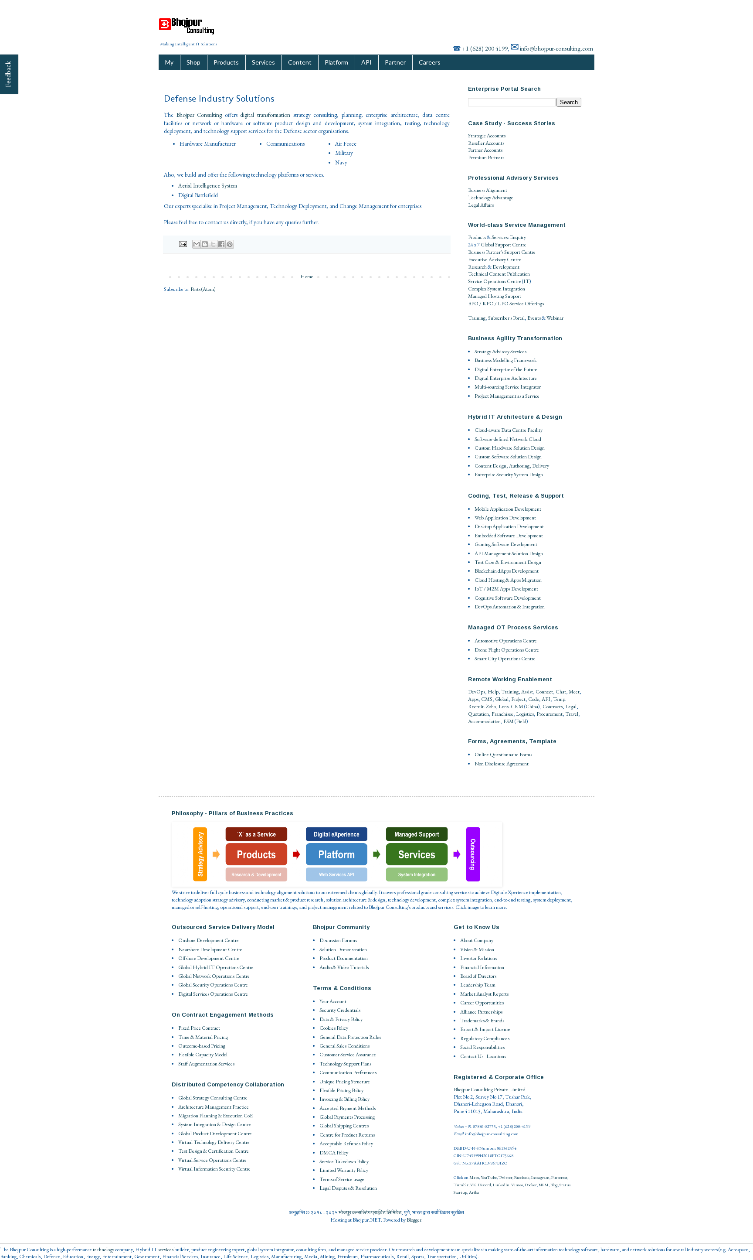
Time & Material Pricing (203, 1037)
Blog (554, 1185)
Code (533, 699)
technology (103, 1249)
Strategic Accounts (486, 135)
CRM (517, 706)
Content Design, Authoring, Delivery (512, 465)
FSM (508, 721)
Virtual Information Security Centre (214, 1168)
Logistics (525, 713)
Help (493, 691)
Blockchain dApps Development (507, 570)
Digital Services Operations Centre (213, 993)
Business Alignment (487, 190)
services (165, 1249)
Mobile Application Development (508, 508)
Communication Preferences (347, 1072)
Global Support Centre (503, 244)
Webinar (554, 317)
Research (477, 266)
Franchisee (502, 713)
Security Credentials (339, 1010)
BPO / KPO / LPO (488, 303)
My (169, 62)
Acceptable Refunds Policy (346, 1143)
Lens (504, 706)
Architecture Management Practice (213, 1106)
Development (505, 266)
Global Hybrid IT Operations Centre (216, 967)
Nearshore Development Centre (210, 949)
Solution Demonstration (343, 949)
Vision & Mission (477, 949)
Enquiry (518, 237)
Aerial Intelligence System (207, 185)
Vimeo (517, 1185)
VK (473, 1185)
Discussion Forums (338, 940)
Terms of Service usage (341, 1179)
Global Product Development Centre (215, 1133)
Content (300, 62)
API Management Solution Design (509, 553)
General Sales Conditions (344, 1045)
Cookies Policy (333, 1027)
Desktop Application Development (509, 526)
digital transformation (265, 115)
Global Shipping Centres (344, 1125)
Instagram (540, 1177)
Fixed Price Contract (199, 1027)
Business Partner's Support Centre (502, 252)
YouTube (489, 1177)
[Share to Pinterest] (229, 244)
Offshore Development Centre (208, 958)
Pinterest (559, 1177)
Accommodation (484, 721)
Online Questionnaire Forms (503, 754)
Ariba (474, 1192)
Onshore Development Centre (208, 940)
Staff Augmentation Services (206, 1063)
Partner (395, 62)
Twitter (505, 1177)
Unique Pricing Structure (344, 1081)
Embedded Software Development (509, 535)
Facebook (521, 1177)
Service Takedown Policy (344, 1161)
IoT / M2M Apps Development (506, 588)
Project (518, 699)
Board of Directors (478, 976)
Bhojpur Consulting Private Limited (490, 1089)
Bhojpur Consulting (199, 115)
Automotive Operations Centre (506, 640)
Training (476, 317)
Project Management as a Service (507, 396)
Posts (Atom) (203, 289)
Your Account (332, 1001)
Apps (473, 699)
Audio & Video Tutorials (344, 967)
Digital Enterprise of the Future (506, 369)
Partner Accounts (485, 150)
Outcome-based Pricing (201, 1045)
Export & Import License (485, 1029)
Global (502, 699)
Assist (527, 691)
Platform (336, 62)
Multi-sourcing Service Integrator (508, 386)
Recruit (476, 706)
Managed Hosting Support (494, 296)
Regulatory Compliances (484, 1038)
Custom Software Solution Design (508, 456)
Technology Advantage (490, 197)
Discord (484, 1185)
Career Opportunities (482, 1002)
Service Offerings (526, 303)
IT (526, 281)
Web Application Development (505, 517)
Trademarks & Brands (482, 1020)
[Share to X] (213, 244)
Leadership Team (477, 984)
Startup (460, 1192)
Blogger (414, 1219)
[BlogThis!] (204, 244)
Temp (559, 699)
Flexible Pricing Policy (341, 1090)
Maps (474, 1177)
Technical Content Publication (499, 273)
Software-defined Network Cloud (508, 439)
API (366, 62)
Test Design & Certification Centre (213, 1150)
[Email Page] (182, 243)
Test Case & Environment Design (508, 562)
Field (521, 721)
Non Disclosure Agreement (502, 763)
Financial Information (482, 967)
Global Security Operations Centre (213, 984)
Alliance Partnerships (481, 1011)
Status (565, 1185)
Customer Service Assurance (347, 1054)
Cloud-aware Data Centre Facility (509, 430)
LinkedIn (501, 1185)
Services (263, 62)
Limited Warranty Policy (343, 1170)
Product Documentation (343, 958)
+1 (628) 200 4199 (485, 48)
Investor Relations (478, 958)
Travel (571, 713)
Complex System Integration (496, 288)
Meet (574, 691)
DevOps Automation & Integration (510, 606)
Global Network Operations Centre (214, 976)
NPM (544, 1185)
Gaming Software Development (506, 544)
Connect (544, 691)
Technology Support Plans (345, 1063)
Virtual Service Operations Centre (212, 1160)
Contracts (553, 706)
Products (226, 62)
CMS (486, 699)
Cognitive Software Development (508, 597)
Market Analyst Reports (484, 993)
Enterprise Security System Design (509, 474)
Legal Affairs (481, 204)
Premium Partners (486, 157)
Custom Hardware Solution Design (510, 447)
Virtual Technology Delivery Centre (214, 1142)
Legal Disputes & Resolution (348, 1188)
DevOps (476, 691)
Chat (561, 691)
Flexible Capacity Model (202, 1054)
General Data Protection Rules (350, 1037)
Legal (571, 706)
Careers (430, 62)
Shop (193, 62)
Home (306, 276)
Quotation (478, 713)
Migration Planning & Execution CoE (215, 1115)
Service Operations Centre (494, 281)
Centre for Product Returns (347, 1134)
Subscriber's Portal (506, 317)
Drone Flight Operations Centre (507, 649)
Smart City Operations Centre (505, 658)
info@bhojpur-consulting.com (556, 48)
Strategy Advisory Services (500, 351)
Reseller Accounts (486, 143)
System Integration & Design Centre (214, 1124)
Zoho (491, 706)
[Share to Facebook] (221, 244)
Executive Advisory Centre (494, 259)
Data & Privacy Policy (341, 1019)
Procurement (549, 713)
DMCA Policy (333, 1152)
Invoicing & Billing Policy (344, 1099)
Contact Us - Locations (483, 1056)
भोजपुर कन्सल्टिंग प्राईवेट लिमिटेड (370, 1212)
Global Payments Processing (347, 1116)
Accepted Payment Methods (347, 1108)
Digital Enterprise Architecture (506, 378)
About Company (476, 940)
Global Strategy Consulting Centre (213, 1097)
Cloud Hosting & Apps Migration (508, 580)
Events (534, 317)
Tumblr (461, 1185)
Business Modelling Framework (506, 360)
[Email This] (196, 244)
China (532, 706)
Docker (531, 1185)
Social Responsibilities (482, 1047)
